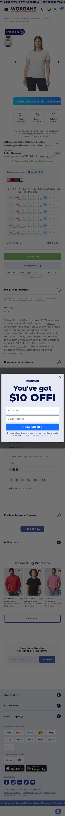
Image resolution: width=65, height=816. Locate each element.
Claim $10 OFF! (32, 427)
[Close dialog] (60, 377)
